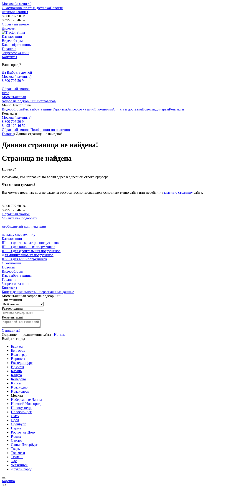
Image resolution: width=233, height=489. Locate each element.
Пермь (16, 428)
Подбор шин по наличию (50, 130)
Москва (16, 117)
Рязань (16, 436)
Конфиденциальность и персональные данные (38, 292)
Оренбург (18, 424)
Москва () (16, 4)
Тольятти (18, 453)
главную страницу (178, 192)
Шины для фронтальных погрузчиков (31, 251)
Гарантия (9, 49)
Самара (16, 440)
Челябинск (19, 465)
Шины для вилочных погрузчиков (28, 247)
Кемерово (18, 379)
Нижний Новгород (26, 404)
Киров (16, 383)
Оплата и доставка (35, 8)
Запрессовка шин (15, 53)
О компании (11, 8)
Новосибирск (21, 412)
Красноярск (20, 391)
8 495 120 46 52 (13, 126)
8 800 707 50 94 (13, 81)
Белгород (18, 350)
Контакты (9, 57)
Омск (15, 416)
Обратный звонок (16, 89)
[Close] (3, 478)
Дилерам (8, 28)
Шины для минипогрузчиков (24, 259)
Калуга (16, 375)
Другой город (21, 469)
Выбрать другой (19, 72)
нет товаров (46, 101)
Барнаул (17, 346)
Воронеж (18, 359)
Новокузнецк (21, 408)
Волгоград (19, 354)
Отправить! (11, 330)
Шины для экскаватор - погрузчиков (30, 243)
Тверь (15, 449)
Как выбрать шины (17, 45)
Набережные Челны (26, 399)
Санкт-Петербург (24, 444)
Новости (56, 8)
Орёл (15, 420)
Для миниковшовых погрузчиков (27, 255)
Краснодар (19, 387)
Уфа (14, 461)
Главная (8, 134)
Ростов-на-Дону (23, 432)
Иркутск (17, 367)
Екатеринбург (22, 363)
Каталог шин (12, 36)
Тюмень (17, 457)
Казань (16, 371)
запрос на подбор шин (19, 99)
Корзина (8, 481)
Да (4, 72)
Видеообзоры (12, 41)
